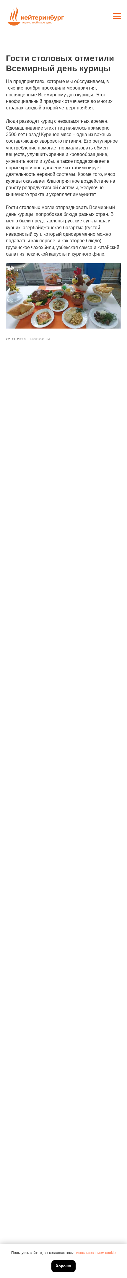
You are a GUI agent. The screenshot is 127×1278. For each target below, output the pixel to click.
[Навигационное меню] (117, 16)
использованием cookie (96, 1253)
